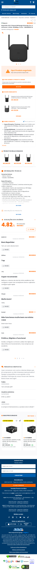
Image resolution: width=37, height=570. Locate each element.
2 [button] (17, 358)
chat (12, 493)
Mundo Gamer (6, 13)
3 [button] (19, 358)
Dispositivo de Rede (24, 17)
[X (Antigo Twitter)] (16, 517)
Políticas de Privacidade (18, 549)
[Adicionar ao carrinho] (20, 420)
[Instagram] (12, 517)
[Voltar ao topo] (18, 529)
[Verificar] (11, 556)
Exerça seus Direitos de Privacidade (18, 552)
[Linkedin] (24, 517)
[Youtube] (20, 517)
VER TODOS (31, 416)
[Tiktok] (28, 517)
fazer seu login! (11, 378)
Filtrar (32, 229)
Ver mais (18, 116)
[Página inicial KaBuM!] (18, 2)
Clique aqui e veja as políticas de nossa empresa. (18, 544)
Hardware (24, 13)
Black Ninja (16, 13)
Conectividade (14, 17)
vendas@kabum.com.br (28, 493)
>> (23, 358)
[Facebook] (9, 517)
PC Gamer (32, 13)
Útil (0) (7, 249)
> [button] (21, 358)
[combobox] (18, 6)
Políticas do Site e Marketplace (19, 547)
